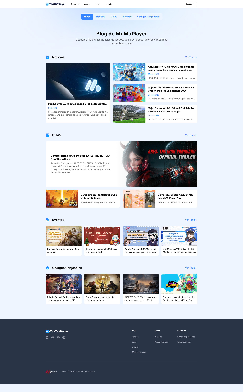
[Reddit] (63, 337)
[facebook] (47, 337)
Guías (114, 16)
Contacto (158, 337)
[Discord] (52, 337)
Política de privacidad (186, 337)
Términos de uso (184, 342)
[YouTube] (58, 337)
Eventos (127, 16)
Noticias (100, 16)
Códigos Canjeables (148, 16)
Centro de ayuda (161, 342)
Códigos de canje (139, 352)
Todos (87, 16)
